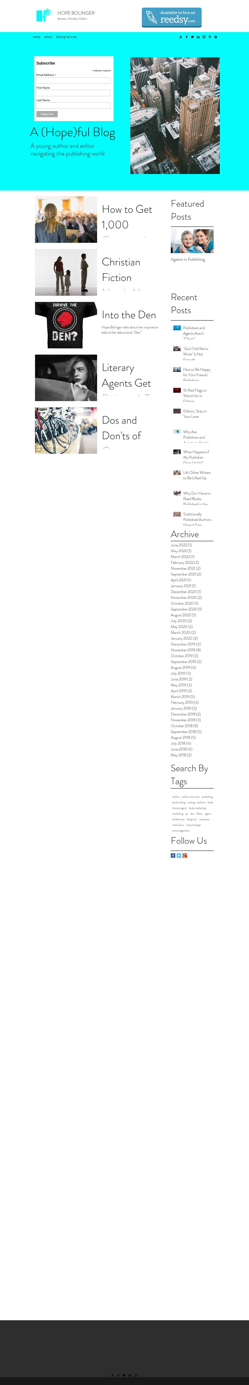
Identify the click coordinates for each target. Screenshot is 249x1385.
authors (201, 802)
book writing (178, 802)
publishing (207, 796)
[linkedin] (198, 37)
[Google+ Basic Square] (184, 855)
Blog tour (192, 819)
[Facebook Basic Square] (173, 855)
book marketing (197, 808)
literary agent (179, 808)
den (192, 813)
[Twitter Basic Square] (179, 855)
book (210, 802)
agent (208, 813)
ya (187, 813)
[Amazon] (181, 37)
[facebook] (187, 37)
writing (191, 802)
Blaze (200, 813)
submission (178, 825)
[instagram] (204, 37)
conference (178, 819)
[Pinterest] (210, 37)
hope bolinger (193, 825)
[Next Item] (207, 241)
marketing (177, 813)
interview (204, 819)
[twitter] (192, 37)
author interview (191, 796)
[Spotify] (216, 37)
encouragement (180, 830)
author (176, 796)
